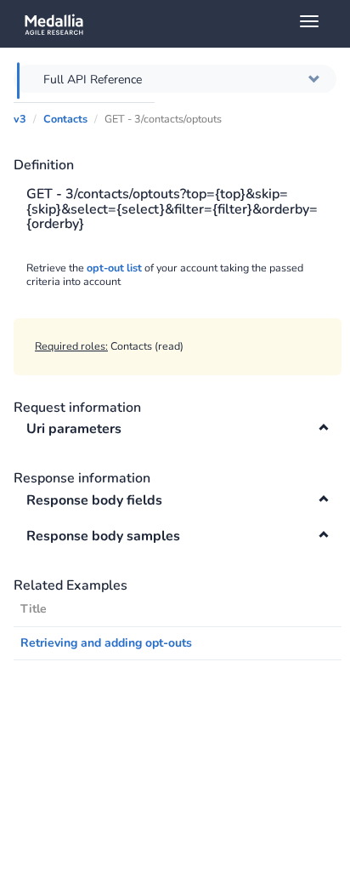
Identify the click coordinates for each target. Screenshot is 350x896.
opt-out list (114, 267)
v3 (20, 118)
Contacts (65, 118)
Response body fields (94, 500)
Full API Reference (92, 79)
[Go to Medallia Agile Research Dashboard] (181, 24)
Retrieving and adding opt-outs (106, 643)
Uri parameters (73, 428)
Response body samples (103, 536)
